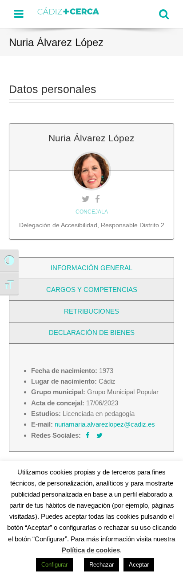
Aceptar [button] (139, 564)
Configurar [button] (54, 564)
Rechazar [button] (101, 564)
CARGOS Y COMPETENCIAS (91, 289)
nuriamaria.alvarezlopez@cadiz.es (105, 424)
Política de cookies (91, 550)
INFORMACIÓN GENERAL (91, 268)
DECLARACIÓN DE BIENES (92, 332)
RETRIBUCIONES (91, 311)
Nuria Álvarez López (91, 138)
